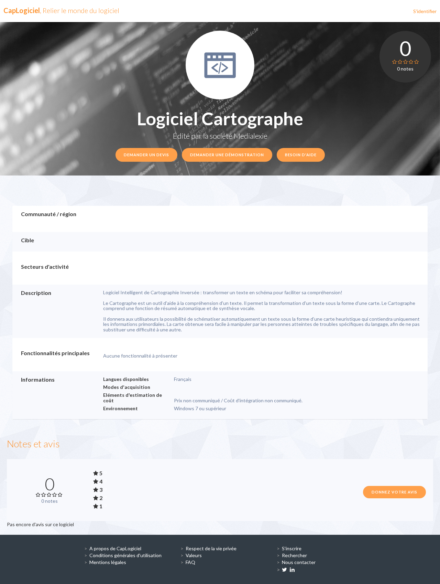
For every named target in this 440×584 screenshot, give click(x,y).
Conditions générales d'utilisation (125, 555)
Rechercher (294, 555)
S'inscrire (291, 548)
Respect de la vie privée (211, 548)
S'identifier (425, 11)
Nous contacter (299, 562)
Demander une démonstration (227, 154)
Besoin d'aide (301, 154)
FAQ (190, 562)
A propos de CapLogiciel (115, 548)
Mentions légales (107, 562)
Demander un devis (146, 154)
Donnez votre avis (394, 492)
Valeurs (194, 555)
